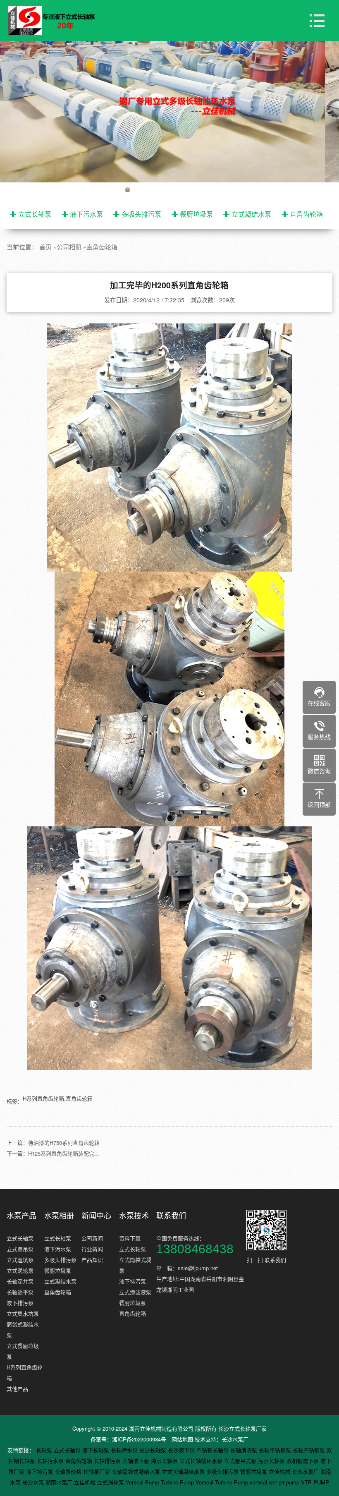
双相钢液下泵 (303, 1461)
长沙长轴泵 (153, 1450)
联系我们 (171, 1215)
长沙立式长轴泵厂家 (242, 1428)
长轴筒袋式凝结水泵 (137, 1471)
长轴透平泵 (20, 1292)
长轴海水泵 (125, 1450)
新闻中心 (96, 1215)
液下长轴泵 (96, 1450)
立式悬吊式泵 (241, 1461)
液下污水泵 (86, 214)
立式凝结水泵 (251, 214)
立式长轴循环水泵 (201, 1461)
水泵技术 (134, 1215)
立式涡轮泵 (20, 1270)
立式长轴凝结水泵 (184, 1471)
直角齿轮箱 (306, 214)
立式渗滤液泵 (135, 1292)
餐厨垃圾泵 (196, 214)
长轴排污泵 (108, 1461)
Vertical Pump (143, 1482)
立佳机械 (280, 1471)
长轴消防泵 (244, 1450)
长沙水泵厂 (235, 1439)
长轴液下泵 (136, 1461)
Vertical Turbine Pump (223, 1482)
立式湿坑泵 (20, 1260)
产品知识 (92, 1260)
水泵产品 (21, 1215)
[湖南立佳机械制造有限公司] (57, 21)
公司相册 (69, 246)
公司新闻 (92, 1238)
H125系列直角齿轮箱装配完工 (64, 1153)
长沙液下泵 (182, 1450)
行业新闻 (92, 1249)
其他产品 (17, 1389)
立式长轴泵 (34, 214)
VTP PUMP (315, 1482)
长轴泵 (45, 1450)
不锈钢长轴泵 (213, 1450)
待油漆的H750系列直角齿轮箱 (64, 1143)
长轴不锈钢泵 (276, 1450)
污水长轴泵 (272, 1461)
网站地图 (182, 1439)
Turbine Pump (178, 1482)
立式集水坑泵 (23, 1313)
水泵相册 (59, 1215)
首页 (45, 246)
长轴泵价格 (69, 1471)
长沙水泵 (33, 1482)
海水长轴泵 (165, 1461)
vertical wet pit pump (275, 1482)
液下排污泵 (20, 1303)
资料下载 (130, 1238)
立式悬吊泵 (20, 1249)
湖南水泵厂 (59, 1482)
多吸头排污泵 (141, 214)
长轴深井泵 (20, 1281)
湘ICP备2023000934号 (139, 1439)
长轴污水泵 (51, 1461)
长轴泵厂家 (97, 1471)
